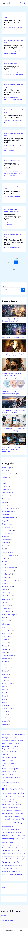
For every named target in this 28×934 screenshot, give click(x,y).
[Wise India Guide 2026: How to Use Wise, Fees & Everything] (14, 420)
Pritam (6, 199)
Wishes (18, 874)
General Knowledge (8, 555)
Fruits (17, 777)
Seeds (13, 853)
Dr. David (5, 763)
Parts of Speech (8, 832)
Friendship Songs (7, 552)
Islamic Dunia (6, 596)
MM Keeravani (16, 222)
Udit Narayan (19, 74)
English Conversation (9, 508)
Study (14, 859)
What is (4, 711)
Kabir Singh (15, 802)
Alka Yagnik (11, 97)
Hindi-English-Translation (10, 580)
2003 (5, 72)
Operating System (8, 826)
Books (4, 480)
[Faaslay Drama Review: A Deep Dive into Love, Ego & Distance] (14, 345)
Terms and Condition (7, 920)
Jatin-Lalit (13, 799)
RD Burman (15, 845)
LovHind (6, 3)
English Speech (7, 527)
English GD (5, 515)
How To (4, 590)
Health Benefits (12, 789)
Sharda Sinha (15, 123)
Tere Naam (12, 74)
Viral (3, 702)
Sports (4, 680)
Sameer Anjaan (8, 850)
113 (12, 262)
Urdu (3, 699)
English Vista (6, 769)
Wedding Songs (7, 708)
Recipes (4, 643)
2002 (5, 222)
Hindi (4, 565)
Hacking (4, 561)
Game (11, 780)
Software (5, 677)
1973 (5, 27)
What (11, 874)
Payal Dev (18, 832)
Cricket (5, 754)
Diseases (5, 499)
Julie (17, 51)
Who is (4, 715)
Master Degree (6, 813)
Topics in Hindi (11, 862)
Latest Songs (14, 186)
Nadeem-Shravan (7, 823)
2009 (5, 196)
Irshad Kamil (17, 196)
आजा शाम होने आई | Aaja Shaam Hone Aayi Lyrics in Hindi (13, 166)
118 (14, 266)
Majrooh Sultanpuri (20, 810)
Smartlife (5, 674)
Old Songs (5, 624)
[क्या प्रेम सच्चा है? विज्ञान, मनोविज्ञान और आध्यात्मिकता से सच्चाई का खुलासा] (14, 383)
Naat (3, 618)
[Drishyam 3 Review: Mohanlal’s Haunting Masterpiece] (14, 364)
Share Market (20, 853)
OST (3, 627)
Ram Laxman (7, 123)
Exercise (12, 771)
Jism (9, 222)
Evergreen (10, 27)
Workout (5, 721)
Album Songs (6, 468)
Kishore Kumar (8, 30)
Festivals (5, 543)
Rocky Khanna (13, 847)
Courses (16, 751)
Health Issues (6, 793)
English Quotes (7, 524)
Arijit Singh (20, 740)
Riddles (4, 652)
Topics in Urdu (7, 865)
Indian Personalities (19, 796)
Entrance (5, 536)
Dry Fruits (16, 763)
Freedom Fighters (7, 777)
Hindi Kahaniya (7, 571)
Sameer (6, 74)
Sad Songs (14, 63)
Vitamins (15, 871)
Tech (3, 690)
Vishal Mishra (6, 871)
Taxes (4, 686)
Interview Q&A (7, 593)
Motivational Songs (8, 615)
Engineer (15, 766)
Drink (11, 763)
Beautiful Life (7, 746)
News (17, 822)
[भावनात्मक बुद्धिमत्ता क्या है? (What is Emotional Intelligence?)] (14, 311)
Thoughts (5, 693)
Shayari (4, 671)
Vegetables (12, 868)
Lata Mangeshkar (17, 171)
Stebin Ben (6, 859)
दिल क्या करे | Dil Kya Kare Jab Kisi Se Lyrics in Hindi (13, 47)
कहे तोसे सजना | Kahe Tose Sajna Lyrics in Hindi (13, 116)
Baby (17, 743)
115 (20, 262)
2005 (5, 247)
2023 (21, 734)
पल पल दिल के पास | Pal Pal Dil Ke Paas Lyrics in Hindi (13, 22)
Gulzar (4, 785)
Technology (20, 859)
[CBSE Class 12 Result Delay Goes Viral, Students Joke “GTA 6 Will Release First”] (14, 439)
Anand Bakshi (11, 51)
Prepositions (9, 838)
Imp (21, 793)
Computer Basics (7, 751)
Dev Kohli (10, 120)
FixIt (3, 549)
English (4, 505)
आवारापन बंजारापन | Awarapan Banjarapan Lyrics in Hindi (12, 217)
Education (6, 766)
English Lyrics (6, 521)
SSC (23, 856)
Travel (4, 696)
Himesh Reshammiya (13, 72)
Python (4, 640)
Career (4, 483)
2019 (14, 734)
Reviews (4, 649)
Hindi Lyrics (7, 15)
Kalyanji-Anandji (18, 27)
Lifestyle (5, 602)
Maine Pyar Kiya (17, 120)
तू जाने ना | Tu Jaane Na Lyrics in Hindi (12, 192)
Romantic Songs (15, 15)
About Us (3, 915)
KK (11, 222)
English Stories (7, 530)
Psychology (6, 633)
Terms (4, 887)
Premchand (21, 835)
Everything (5, 540)
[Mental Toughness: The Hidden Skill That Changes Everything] (14, 402)
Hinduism (5, 583)
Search (4, 286)
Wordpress (5, 718)
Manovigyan (6, 605)
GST (19, 783)
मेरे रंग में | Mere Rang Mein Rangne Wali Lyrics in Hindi (13, 141)
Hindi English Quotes (9, 568)
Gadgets (5, 780)
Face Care (18, 771)
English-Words (7, 533)
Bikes (16, 746)
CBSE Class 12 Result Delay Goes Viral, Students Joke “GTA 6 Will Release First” (12, 449)
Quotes (12, 842)
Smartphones (17, 856)
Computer (5, 490)
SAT (17, 850)
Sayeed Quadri (8, 224)
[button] (20, 3)
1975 (5, 51)
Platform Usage (5, 918)
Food (12, 774)
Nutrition (5, 621)
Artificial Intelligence (8, 474)
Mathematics (6, 611)
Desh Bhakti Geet (7, 493)
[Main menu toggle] (24, 3)
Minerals (16, 816)
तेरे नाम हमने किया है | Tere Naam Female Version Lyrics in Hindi (12, 92)
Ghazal (4, 558)
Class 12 (5, 486)
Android (13, 740)
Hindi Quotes (6, 577)
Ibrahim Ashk (13, 793)
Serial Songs (6, 668)
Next (14, 269)
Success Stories (7, 683)
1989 (5, 120)
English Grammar (8, 518)
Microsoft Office (7, 816)
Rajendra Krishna (17, 30)
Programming (6, 630)
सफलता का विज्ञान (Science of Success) (13, 337)
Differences (6, 496)
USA (4, 868)
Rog (19, 247)
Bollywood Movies (8, 749)
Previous (14, 259)
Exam (5, 771)
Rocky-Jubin (5, 847)
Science (4, 661)
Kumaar (18, 804)
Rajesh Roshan (12, 53)
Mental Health (17, 813)
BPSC (17, 749)
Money (20, 819)
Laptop (4, 807)
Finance (4, 546)
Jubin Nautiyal (6, 802)
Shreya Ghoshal (7, 856)
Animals (4, 471)
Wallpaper (5, 705)
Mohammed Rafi (8, 819)
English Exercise (7, 511)
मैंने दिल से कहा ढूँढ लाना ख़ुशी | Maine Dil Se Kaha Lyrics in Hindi (13, 242)
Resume (4, 646)
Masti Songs (6, 608)
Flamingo (5, 774)
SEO (3, 665)
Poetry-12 (5, 835)
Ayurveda (5, 477)
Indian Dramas (7, 796)
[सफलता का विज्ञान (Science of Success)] (14, 329)
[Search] (23, 290)
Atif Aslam (10, 196)
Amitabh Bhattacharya (17, 738)
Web (5, 874)
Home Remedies (7, 586)
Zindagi (4, 724)
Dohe (4, 502)
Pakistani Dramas (10, 829)
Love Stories (8, 810)
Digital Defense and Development (9, 758)
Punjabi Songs (7, 636)
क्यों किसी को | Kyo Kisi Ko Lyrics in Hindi (12, 68)
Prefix (13, 835)
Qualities (5, 842)
